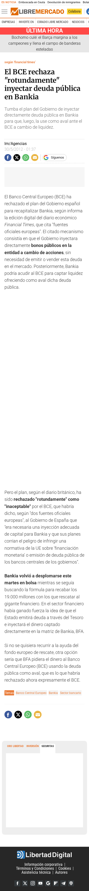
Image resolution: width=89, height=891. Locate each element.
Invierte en (26, 22)
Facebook (17, 883)
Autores (61, 872)
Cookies (64, 868)
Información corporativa (43, 864)
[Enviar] (25, 157)
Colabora (74, 11)
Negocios (78, 22)
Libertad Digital (44, 855)
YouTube (40, 883)
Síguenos (57, 157)
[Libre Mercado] (37, 12)
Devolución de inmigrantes (63, 2)
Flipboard (56, 883)
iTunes (71, 883)
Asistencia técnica (36, 872)
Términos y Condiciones (35, 868)
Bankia (53, 693)
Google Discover (48, 883)
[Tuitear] (16, 157)
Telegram (63, 883)
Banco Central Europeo (31, 693)
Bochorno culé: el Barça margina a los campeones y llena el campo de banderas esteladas (44, 43)
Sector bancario (70, 693)
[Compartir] (7, 157)
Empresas (8, 22)
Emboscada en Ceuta (32, 2)
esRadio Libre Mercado (52, 22)
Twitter (25, 883)
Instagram (33, 883)
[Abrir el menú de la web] (5, 11)
